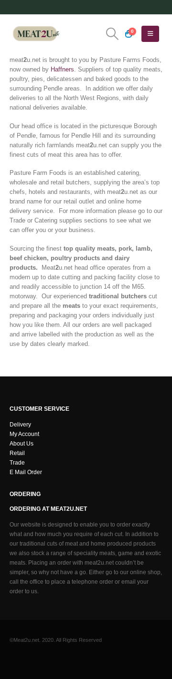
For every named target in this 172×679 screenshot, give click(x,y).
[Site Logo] (36, 34)
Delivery (20, 424)
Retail (17, 453)
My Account (24, 434)
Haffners (62, 69)
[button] (112, 34)
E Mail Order (26, 472)
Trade (17, 462)
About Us (21, 443)
